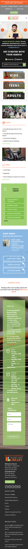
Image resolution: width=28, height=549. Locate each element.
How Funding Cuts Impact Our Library (14, 177)
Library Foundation (10, 515)
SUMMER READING (13, 6)
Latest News (6, 170)
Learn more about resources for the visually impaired (14, 545)
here (24, 1)
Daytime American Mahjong (11, 141)
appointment (11, 344)
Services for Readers (14, 217)
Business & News (12, 205)
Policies (7, 509)
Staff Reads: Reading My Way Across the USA (17, 241)
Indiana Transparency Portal (13, 512)
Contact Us (9, 482)
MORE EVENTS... (6, 144)
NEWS (26, 6)
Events (7, 503)
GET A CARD (20, 9)
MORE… (6, 221)
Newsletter (6, 173)
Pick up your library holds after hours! (13, 540)
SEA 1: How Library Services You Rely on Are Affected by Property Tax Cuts (14, 534)
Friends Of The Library (11, 497)
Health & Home (12, 209)
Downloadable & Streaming (12, 200)
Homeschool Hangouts (9, 138)
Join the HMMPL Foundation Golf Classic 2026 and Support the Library (14, 527)
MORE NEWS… (6, 179)
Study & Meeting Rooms (11, 500)
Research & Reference (14, 213)
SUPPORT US (8, 9)
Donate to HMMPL (10, 494)
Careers (7, 506)
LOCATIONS (4, 6)
